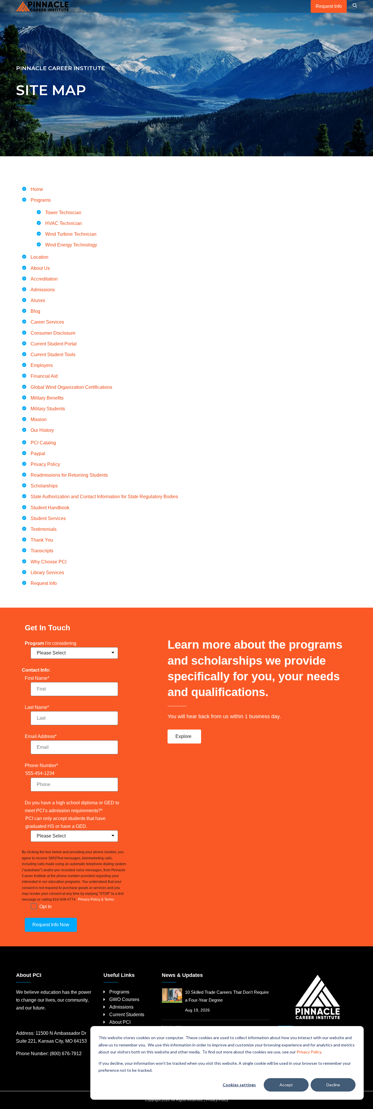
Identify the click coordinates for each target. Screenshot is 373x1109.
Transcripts (42, 550)
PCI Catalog (43, 442)
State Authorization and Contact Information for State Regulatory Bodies (104, 496)
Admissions (43, 289)
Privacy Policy (309, 1051)
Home (37, 189)
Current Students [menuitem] (126, 1014)
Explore (183, 736)
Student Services (48, 518)
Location (39, 257)
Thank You (42, 539)
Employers (42, 365)
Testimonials (44, 529)
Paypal (38, 453)
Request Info (329, 6)
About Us (40, 268)
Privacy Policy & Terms (95, 899)
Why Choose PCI (48, 561)
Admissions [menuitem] (121, 1007)
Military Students (48, 408)
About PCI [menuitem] (120, 1022)
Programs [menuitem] (119, 991)
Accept (286, 1084)
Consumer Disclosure (53, 333)
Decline (333, 1084)
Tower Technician (63, 212)
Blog (35, 311)
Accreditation (44, 278)
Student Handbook (50, 507)
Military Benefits (47, 397)
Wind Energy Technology (71, 244)
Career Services (47, 322)
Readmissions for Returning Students (69, 475)
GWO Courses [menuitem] (124, 999)
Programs (41, 200)
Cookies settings (239, 1084)
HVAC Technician (63, 223)
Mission (39, 419)
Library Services (47, 572)
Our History (42, 430)
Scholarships (44, 485)
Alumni (38, 300)
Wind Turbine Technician (70, 234)
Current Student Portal (54, 343)
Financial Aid (44, 376)
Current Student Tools (53, 354)
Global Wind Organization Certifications (72, 387)
